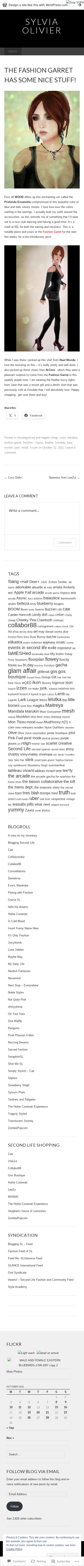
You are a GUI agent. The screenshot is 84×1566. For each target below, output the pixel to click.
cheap (54, 437)
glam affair (22, 670)
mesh (68, 711)
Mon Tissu (17, 722)
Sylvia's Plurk (16, 1092)
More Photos (14, 1371)
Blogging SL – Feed (20, 1244)
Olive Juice (25, 733)
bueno (39, 609)
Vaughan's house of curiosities (27, 1211)
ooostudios (39, 733)
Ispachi (12, 688)
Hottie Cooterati (17, 914)
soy (10, 765)
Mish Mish (37, 716)
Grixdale (60, 442)
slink (29, 759)
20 (38, 1412)
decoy (22, 631)
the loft (69, 781)
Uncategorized (26, 437)
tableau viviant (45, 771)
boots (31, 609)
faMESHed (19, 653)
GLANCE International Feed (25, 1265)
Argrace (65, 592)
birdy (33, 603)
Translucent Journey (20, 1120)
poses (55, 738)
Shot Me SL (15, 1063)
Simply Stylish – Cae (21, 1071)
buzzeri (51, 609)
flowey (52, 659)
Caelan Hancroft (19, 614)
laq (67, 694)
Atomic (21, 598)
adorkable (23, 587)
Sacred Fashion (18, 1049)
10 (10, 1407)
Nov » (10, 1438)
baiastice (51, 598)
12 (29, 1407)
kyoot (34, 694)
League (33, 700)
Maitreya (54, 705)
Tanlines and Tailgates (22, 1099)
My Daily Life (16, 964)
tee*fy (68, 770)
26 (29, 1417)
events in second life (27, 647)
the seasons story (47, 787)
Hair (59, 677)
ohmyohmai (15, 1006)
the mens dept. (21, 787)
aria (73, 592)
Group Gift (49, 677)
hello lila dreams (18, 906)
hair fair (66, 677)
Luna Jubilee (16, 949)
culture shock (61, 626)
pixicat (46, 738)
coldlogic (58, 620)
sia (55, 754)
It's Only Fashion (18, 935)
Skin (10, 760)
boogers (59, 603)
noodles (39, 727)
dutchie (51, 637)
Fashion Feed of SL (20, 1251)
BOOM (14, 609)
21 (47, 1412)
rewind (36, 743)
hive (11, 683)
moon (39, 722)
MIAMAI (13, 1196)
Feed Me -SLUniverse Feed (25, 1258)
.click (43, 582)
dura (26, 636)
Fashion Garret (52, 231)
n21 (65, 722)
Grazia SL (14, 899)
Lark (22, 699)
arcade (38, 592)
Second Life (19, 748)
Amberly (69, 587)
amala (57, 587)
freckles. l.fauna (33, 442)
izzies (21, 688)
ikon (36, 682)
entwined (36, 642)
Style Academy (17, 1286)
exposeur (64, 648)
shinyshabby (29, 754)
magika (38, 705)
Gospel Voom (34, 677)
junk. (44, 688)
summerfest (56, 765)
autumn (38, 598)
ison (69, 682)
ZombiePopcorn (18, 1128)
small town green (44, 760)
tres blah (31, 792)
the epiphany (63, 776)
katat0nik (63, 688)
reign (26, 743)
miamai (11, 717)
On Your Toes (16, 1013)
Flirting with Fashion (20, 892)
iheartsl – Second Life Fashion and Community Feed (40, 1279)
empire (26, 642)
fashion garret (12, 442)
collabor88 (22, 625)
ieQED (26, 683)
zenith (38, 810)
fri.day (28, 665)
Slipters (12, 1078)
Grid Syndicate (17, 1272)
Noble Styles (16, 992)
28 (47, 1417)
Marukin (32, 711)
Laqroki (12, 700)
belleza (23, 603)
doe (65, 631)
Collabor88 (14, 864)
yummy (16, 810)
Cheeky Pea (26, 620)
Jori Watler (33, 688)
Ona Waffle (15, 1021)
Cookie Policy (14, 1549)
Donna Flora (15, 637)
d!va (16, 631)
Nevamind (14, 978)
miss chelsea (52, 716)
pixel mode (32, 738)
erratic (61, 642)
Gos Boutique (16, 1175)
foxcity (64, 659)
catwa (51, 615)
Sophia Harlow (64, 760)
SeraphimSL (15, 1056)
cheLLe (12, 1161)
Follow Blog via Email (33, 1471)
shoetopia (45, 754)
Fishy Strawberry (18, 659)
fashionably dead (40, 654)
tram (18, 793)
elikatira (72, 437)
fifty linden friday (61, 654)
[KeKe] (46, 810)
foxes (12, 665)
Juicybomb (15, 942)
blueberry (45, 603)
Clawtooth (44, 620)
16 (65, 1407)
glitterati (43, 672)
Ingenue (58, 683)
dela (30, 631)
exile (52, 647)
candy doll (39, 614)
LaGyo (50, 694)
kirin (72, 688)
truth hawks (22, 799)
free (20, 665)
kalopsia (53, 688)
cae (66, 608)
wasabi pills (23, 804)
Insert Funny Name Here (23, 928)
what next (42, 804)
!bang (13, 581)
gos (53, 671)
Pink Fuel (15, 738)
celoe (59, 614)
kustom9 (13, 694)
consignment (45, 626)
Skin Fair (19, 760)
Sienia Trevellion (66, 754)
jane (17, 447)
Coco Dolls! (13, 477)
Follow (15, 1506)
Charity (68, 615)
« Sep (10, 1427)
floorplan (36, 659)
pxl (18, 743)
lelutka (54, 699)
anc (10, 592)
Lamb (60, 693)
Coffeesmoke (16, 857)
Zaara (29, 810)
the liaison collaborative (42, 781)
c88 (60, 609)
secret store (58, 749)
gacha (61, 664)
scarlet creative (59, 743)
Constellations (17, 871)
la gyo (42, 694)
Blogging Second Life (21, 842)
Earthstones (63, 637)
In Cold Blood (16, 921)
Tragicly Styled (17, 1113)
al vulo (48, 587)
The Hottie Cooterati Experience (28, 1106)
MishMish (23, 716)
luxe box (26, 705)
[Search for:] (75, 51)
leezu (43, 700)
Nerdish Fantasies (19, 971)
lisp (64, 700)
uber (34, 798)
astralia (12, 598)
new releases (24, 727)
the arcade (19, 776)
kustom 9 (25, 694)
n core (34, 447)
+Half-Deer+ (29, 582)
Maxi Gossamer (50, 711)
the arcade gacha (43, 776)
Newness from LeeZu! (64, 477)
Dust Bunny (37, 637)
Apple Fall (22, 592)
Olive (12, 732)
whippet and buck (60, 804)
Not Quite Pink (17, 999)
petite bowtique (57, 733)
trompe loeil (49, 793)
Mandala (16, 711)
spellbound (19, 765)
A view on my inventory (22, 835)
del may (39, 631)
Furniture (49, 665)
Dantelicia (14, 878)
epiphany (49, 642)
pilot (71, 733)
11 (20, 1407)
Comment (65, 542)
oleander (69, 727)
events (70, 642)
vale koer (45, 799)
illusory (46, 683)
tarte (59, 771)
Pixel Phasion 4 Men (21, 1035)
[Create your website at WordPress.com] (42, 5)
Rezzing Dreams (18, 1042)
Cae (10, 849)
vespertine (58, 799)
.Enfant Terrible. (58, 582)
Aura (30, 598)
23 (65, 1412)
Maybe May (15, 956)
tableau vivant (21, 770)
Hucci (17, 683)
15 (56, 1407)
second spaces (40, 749)
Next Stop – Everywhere (23, 985)
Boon (24, 609)
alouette (37, 587)
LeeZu (12, 1189)
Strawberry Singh (37, 765)
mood (24, 447)
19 (29, 1412)
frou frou (38, 665)
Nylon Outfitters (54, 727)
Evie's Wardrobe (18, 885)
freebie (49, 442)
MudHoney (52, 722)
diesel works (53, 631)
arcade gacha (52, 593)
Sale (42, 743)
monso (66, 716)
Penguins (14, 1028)
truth (64, 792)
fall (73, 648)
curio (63, 437)
